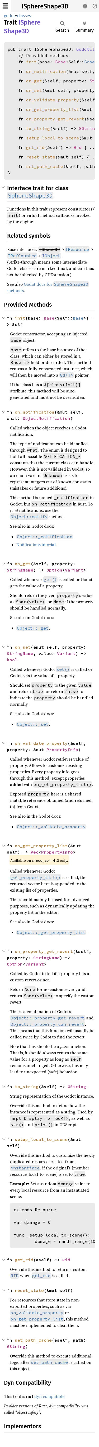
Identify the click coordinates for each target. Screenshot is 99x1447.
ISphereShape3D (45, 6)
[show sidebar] (5, 6)
